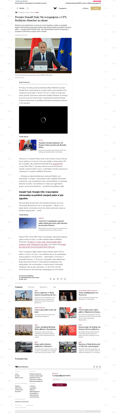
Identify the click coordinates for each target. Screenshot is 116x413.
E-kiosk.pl (32, 386)
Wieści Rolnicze (34, 395)
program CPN (58, 163)
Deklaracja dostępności (36, 381)
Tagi (54, 287)
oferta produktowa (20, 407)
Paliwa (37, 12)
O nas (16, 374)
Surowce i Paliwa (29, 12)
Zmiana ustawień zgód (36, 376)
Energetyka (21, 12)
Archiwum (18, 391)
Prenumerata (19, 389)
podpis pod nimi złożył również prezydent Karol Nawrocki (42, 245)
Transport (41, 218)
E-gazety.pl (33, 388)
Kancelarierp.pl (34, 393)
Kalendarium (29, 405)
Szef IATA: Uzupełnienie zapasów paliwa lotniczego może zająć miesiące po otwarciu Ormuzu (53, 223)
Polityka (41, 140)
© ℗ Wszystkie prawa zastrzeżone (29, 277)
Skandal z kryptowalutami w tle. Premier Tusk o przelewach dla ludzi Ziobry (52, 145)
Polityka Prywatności (35, 374)
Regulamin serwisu (35, 377)
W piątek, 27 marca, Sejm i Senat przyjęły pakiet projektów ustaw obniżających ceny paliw (40, 243)
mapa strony (18, 405)
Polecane (31, 287)
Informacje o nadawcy (36, 379)
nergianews (63, 8)
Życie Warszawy (34, 397)
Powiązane (18, 287)
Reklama (17, 386)
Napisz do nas (19, 377)
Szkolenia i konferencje (21, 401)
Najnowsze (43, 287)
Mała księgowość (35, 391)
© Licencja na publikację (26, 276)
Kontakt (17, 376)
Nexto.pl (32, 389)
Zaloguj (96, 8)
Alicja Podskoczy (24, 82)
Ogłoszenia (18, 388)
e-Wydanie (85, 8)
